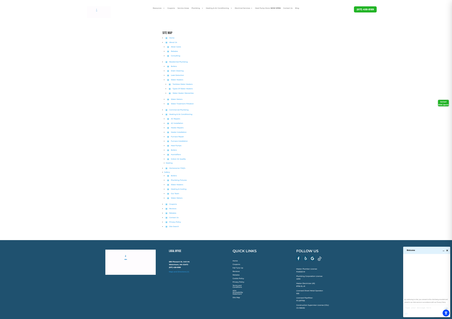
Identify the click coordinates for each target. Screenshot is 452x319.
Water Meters (176, 99)
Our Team (175, 193)
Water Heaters (177, 80)
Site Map (236, 298)
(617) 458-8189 (365, 9)
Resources (157, 8)
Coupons (171, 8)
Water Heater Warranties (183, 93)
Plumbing (196, 8)
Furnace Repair (177, 137)
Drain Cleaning (177, 71)
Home (171, 38)
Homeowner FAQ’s (177, 168)
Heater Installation (179, 132)
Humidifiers (176, 154)
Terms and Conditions (237, 286)
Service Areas (183, 8)
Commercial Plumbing (179, 110)
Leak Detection (177, 75)
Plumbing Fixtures (179, 180)
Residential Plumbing (178, 62)
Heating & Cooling (178, 189)
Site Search (174, 226)
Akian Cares (176, 47)
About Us (173, 42)
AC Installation (177, 123)
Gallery (167, 172)
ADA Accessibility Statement (238, 292)
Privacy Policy (175, 222)
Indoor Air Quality (178, 159)
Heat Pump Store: (268, 8)
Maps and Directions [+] (179, 272)
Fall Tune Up (238, 268)
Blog (297, 8)
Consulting (175, 56)
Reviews (172, 209)
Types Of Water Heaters (183, 89)
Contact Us (288, 8)
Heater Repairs (177, 128)
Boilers (174, 66)
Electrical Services (242, 8)
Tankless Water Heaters (183, 84)
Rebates (174, 51)
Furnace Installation (179, 141)
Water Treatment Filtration (182, 104)
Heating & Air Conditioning (217, 8)
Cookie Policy (238, 278)
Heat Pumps (176, 146)
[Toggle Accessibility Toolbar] (446, 313)
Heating (169, 163)
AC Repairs (175, 119)
